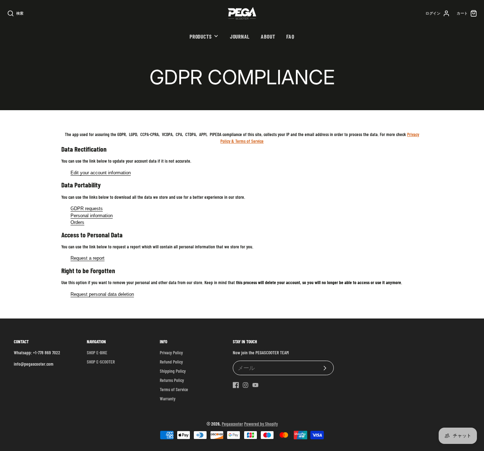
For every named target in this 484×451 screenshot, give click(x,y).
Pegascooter (232, 424)
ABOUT (268, 36)
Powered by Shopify (261, 424)
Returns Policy (172, 380)
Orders (77, 222)
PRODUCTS (201, 36)
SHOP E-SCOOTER (101, 362)
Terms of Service (174, 389)
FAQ (290, 36)
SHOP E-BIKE (97, 352)
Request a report (88, 258)
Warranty (167, 398)
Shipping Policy (173, 371)
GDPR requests (87, 208)
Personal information (92, 215)
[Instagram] (245, 385)
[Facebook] (236, 385)
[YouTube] (255, 385)
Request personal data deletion (102, 294)
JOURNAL (240, 36)
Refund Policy (171, 362)
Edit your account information (101, 172)
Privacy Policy (171, 352)
